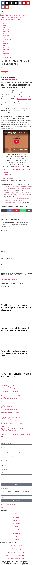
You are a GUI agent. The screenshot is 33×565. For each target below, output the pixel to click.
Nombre (4, 251)
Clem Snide (4, 215)
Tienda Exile (7, 39)
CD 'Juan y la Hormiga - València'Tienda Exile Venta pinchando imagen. (10, 396)
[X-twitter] (7, 3)
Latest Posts (8, 174)
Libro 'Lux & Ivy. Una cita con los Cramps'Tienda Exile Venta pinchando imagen (12, 429)
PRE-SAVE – (16, 169)
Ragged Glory (16, 549)
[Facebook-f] (3, 3)
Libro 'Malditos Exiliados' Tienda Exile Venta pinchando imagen (9, 407)
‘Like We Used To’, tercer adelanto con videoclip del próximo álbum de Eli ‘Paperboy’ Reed (16, 201)
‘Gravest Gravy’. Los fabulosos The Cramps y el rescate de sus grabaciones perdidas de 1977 (18, 189)
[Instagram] (11, 3)
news (11, 215)
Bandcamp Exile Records (9, 504)
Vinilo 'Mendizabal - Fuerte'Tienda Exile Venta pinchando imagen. (9, 386)
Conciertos (6, 27)
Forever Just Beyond (24, 99)
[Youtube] (28, 3)
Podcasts (6, 33)
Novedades (16, 517)
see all (26, 184)
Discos (5, 25)
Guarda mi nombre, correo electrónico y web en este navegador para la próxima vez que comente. (16, 274)
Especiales (6, 35)
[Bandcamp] (3, 7)
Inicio (5, 23)
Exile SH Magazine (11, 79)
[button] (2, 12)
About (6, 172)
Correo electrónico (7, 258)
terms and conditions (19, 457)
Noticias (6, 31)
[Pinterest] (24, 3)
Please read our (14, 456)
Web (2, 264)
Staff (5, 37)
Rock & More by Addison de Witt (16, 555)
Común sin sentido (17, 546)
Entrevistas (6, 29)
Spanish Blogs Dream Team (16, 552)
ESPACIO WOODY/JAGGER (16, 558)
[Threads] (16, 3)
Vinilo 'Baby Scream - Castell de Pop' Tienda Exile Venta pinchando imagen (11, 418)
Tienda (16, 539)
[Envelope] (7, 7)
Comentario (5, 230)
